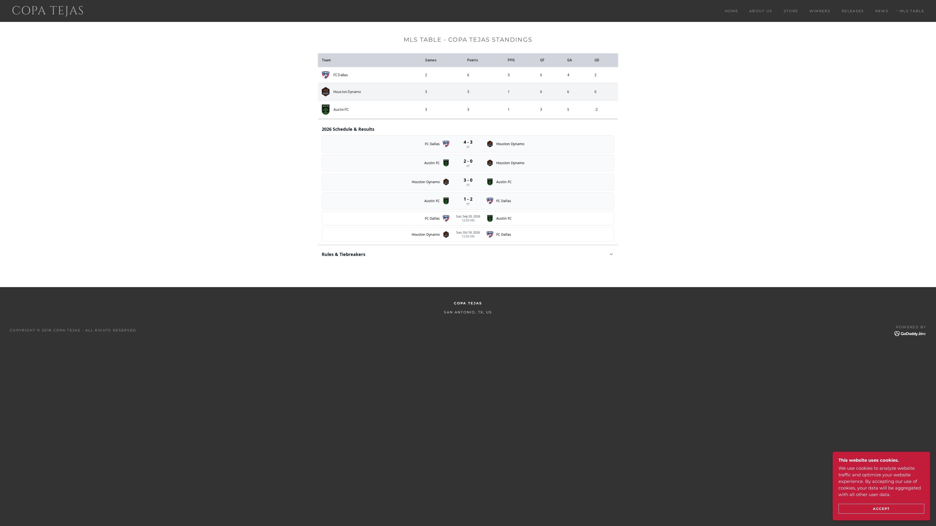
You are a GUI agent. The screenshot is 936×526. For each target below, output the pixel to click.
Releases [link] (853, 11)
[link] (145, 13)
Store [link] (791, 11)
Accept (881, 508)
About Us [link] (760, 11)
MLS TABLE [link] (912, 11)
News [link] (881, 11)
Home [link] (731, 11)
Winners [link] (819, 11)
